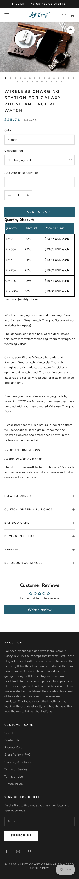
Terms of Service (15, 769)
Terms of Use (13, 776)
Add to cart (39, 212)
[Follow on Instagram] (18, 851)
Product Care (13, 747)
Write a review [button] (40, 609)
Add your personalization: (21, 173)
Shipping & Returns (17, 762)
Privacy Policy (13, 784)
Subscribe (21, 836)
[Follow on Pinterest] (29, 851)
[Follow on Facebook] (6, 851)
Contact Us (12, 740)
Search (9, 733)
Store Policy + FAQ (17, 755)
